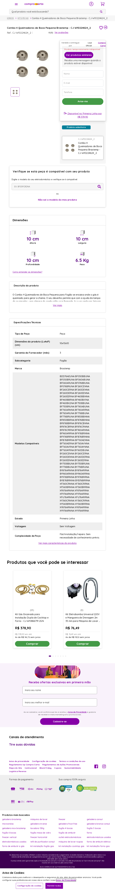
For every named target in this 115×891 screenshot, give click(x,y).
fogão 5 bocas (94, 828)
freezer (62, 819)
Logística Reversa (17, 771)
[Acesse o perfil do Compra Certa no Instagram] (104, 767)
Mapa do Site (15, 768)
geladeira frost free (68, 824)
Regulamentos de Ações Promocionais (60, 764)
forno (89, 833)
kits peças (23, 18)
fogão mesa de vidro (40, 833)
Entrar (91, 4)
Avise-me (83, 101)
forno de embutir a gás (13, 846)
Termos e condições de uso (72, 761)
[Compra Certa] (55, 4)
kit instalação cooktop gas (71, 846)
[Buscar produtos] (101, 11)
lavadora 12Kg (37, 828)
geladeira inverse (38, 824)
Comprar (32, 643)
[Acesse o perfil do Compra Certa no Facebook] (96, 767)
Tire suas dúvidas (22, 744)
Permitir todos (54, 886)
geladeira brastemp (11, 819)
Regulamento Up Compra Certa (24, 764)
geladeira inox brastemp (14, 828)
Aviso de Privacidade (77, 712)
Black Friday (45, 768)
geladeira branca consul (98, 824)
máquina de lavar (38, 819)
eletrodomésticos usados (99, 837)
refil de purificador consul (42, 841)
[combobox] (57, 11)
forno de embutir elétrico (99, 841)
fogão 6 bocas (9, 833)
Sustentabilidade (72, 768)
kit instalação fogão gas (42, 846)
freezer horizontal (38, 837)
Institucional (31, 768)
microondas (8, 824)
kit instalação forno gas (98, 846)
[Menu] (16, 4)
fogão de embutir (67, 833)
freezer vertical (9, 837)
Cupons (57, 768)
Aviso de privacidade (19, 761)
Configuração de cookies (29, 886)
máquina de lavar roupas (71, 841)
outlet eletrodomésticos (70, 837)
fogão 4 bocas (66, 828)
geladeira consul (95, 819)
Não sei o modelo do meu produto (57, 199)
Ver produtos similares (79, 55)
